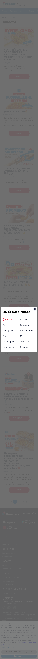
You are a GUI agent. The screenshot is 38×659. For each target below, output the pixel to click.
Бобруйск (8, 331)
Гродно (9, 320)
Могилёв (24, 336)
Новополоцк (9, 347)
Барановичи (26, 331)
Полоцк (24, 347)
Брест (6, 325)
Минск (23, 320)
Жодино (24, 342)
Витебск (24, 325)
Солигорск (8, 342)
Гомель (6, 336)
